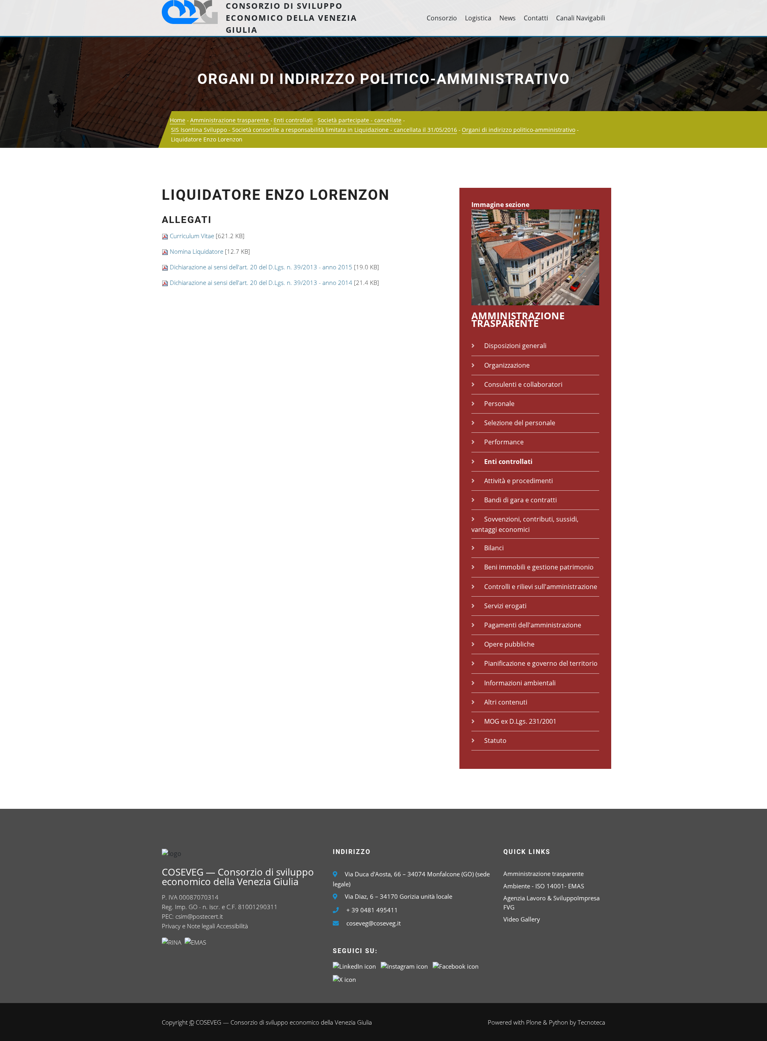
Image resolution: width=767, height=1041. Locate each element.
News (507, 18)
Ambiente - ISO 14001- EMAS (543, 886)
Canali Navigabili (580, 18)
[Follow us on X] (344, 979)
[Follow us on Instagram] (404, 965)
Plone (533, 1022)
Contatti (536, 18)
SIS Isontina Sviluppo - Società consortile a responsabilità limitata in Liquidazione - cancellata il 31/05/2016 (314, 129)
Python (558, 1022)
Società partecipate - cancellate (359, 120)
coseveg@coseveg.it (373, 923)
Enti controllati (293, 120)
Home (177, 120)
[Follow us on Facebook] (456, 965)
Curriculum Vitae (192, 236)
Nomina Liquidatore (196, 251)
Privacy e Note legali (188, 926)
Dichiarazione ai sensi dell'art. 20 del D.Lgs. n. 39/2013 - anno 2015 (261, 267)
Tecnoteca (591, 1022)
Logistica (478, 18)
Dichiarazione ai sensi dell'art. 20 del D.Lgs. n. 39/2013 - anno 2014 (261, 283)
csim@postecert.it (199, 916)
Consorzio (442, 18)
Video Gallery (521, 919)
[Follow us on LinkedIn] (354, 965)
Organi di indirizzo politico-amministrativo (383, 79)
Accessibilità (232, 926)
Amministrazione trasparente (230, 120)
